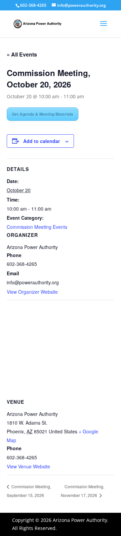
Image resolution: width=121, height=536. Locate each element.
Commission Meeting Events (37, 226)
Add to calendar (41, 141)
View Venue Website (28, 466)
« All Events (22, 54)
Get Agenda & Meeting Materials (42, 114)
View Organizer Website (32, 291)
